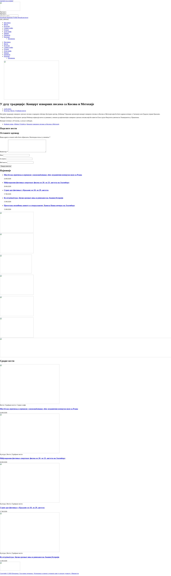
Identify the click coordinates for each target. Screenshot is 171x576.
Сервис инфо (8, 28)
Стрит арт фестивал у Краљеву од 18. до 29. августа (26, 190)
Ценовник (11, 39)
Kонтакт (7, 37)
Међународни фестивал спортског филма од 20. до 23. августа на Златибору (36, 182)
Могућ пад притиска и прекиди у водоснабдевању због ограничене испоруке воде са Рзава (43, 175)
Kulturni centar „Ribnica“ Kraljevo (15, 124)
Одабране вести (20, 111)
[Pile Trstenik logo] (16, 232)
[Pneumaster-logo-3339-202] (17, 337)
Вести (6, 24)
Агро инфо (7, 31)
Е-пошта (3, 159)
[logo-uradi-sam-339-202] (17, 315)
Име (1, 155)
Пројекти (7, 35)
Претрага (3, 12)
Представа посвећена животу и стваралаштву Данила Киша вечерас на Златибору (39, 205)
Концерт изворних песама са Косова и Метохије (43, 124)
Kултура (7, 26)
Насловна (7, 23)
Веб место (3, 162)
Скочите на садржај (6, 1)
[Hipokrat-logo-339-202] (17, 294)
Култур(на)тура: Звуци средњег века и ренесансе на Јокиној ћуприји (33, 198)
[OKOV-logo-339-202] (17, 252)
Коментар (4, 152)
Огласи (6, 30)
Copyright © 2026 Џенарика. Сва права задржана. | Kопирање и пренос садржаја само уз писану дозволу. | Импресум (39, 573)
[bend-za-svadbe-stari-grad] (16, 273)
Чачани (6, 33)
